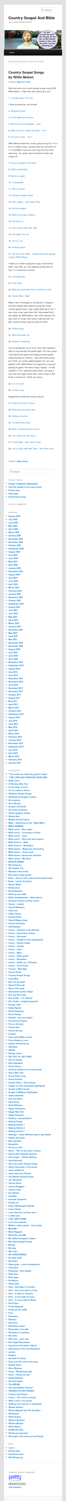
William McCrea (15, 1423)
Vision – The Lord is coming (22, 1397)
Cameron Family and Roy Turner (23, 900)
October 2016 (14, 710)
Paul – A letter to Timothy (20, 1293)
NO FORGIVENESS (17, 1254)
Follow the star (15, 1030)
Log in (11, 1447)
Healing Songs (15, 1121)
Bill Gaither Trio (15, 868)
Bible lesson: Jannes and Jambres (24, 855)
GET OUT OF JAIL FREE (20, 1056)
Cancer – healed (16, 903)
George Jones (15, 1053)
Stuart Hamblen (15, 1377)
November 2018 (15, 681)
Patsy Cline (13, 1283)
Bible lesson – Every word (20, 852)
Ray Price (12, 1322)
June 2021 (13, 636)
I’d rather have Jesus (21, 422)
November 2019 (15, 662)
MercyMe (12, 1228)
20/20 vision (14, 780)
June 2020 (13, 655)
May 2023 (12, 616)
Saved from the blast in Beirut (22, 1345)
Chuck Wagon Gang (17, 920)
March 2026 (13, 532)
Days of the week (16, 988)
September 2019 (16, 665)
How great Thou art (20, 234)
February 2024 (15, 590)
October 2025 (14, 545)
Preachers (13, 1316)
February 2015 (15, 759)
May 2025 (12, 561)
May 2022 (12, 632)
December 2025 (15, 538)
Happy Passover (16, 1114)
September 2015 (16, 746)
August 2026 (14, 516)
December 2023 (15, 597)
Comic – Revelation (17, 959)
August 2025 (14, 551)
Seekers (12, 1355)
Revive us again (18, 175)
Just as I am (17, 240)
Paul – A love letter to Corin (21, 1296)
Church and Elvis (16, 923)
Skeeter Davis (14, 1364)
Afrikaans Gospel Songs (19, 793)
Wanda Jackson (15, 1407)
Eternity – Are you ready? (20, 1017)
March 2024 (13, 587)
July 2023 (12, 610)
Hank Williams (15, 1105)
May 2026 (12, 525)
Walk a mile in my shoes (20, 1400)
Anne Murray (14, 803)
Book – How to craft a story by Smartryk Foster (30, 878)
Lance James (14, 1208)
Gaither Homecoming (18, 1043)
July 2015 (12, 749)
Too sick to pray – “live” (21, 136)
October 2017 (14, 694)
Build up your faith (17, 894)
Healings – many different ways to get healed (29, 1134)
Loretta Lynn (14, 1215)
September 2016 (16, 714)
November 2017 (15, 691)
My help (12, 1248)
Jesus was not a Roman (19, 1173)
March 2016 (13, 733)
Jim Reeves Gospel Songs (20, 1176)
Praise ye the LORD (17, 1309)
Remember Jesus (16, 1325)
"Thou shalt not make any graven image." (28, 774)
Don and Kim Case (17, 994)
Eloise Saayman (16, 1011)
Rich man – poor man (18, 1338)
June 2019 (13, 675)
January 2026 (14, 535)
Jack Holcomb (15, 1160)
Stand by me (17, 221)
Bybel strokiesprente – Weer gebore (25, 897)
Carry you (13, 910)
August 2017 (14, 697)
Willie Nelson (22, 461)
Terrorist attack (15, 1381)
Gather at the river (20, 416)
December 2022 (15, 629)
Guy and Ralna (15, 1098)
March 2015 (13, 756)
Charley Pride (14, 916)
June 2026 (13, 522)
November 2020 (15, 645)
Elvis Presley (14, 1014)
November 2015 (15, 743)
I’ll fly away (17, 283)
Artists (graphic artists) (19, 813)
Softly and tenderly (19, 169)
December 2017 (15, 688)
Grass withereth (15, 1095)
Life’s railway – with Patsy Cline (26, 201)
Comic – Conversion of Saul (21, 933)
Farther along (17, 328)
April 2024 (13, 584)
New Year (12, 1251)
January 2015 (14, 762)
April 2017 (13, 704)
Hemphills (13, 1144)
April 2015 (13, 753)
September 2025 (16, 548)
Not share (12, 1260)
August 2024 (14, 574)
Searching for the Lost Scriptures (24, 1348)
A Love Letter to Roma (19, 790)
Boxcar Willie (14, 884)
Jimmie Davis (14, 1183)
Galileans (12, 1046)
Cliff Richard (14, 926)
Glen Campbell (15, 1063)
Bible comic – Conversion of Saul (24, 832)
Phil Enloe (13, 1303)
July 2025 (12, 555)
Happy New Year (16, 1111)
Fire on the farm (16, 1023)
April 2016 (13, 730)
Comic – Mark (14, 952)
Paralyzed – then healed (19, 1270)
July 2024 (12, 577)
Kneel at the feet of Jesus (23, 403)
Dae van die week (16, 981)
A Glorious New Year (18, 783)
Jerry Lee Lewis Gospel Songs (22, 1163)
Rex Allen (12, 1335)
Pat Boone (13, 1280)
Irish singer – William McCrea (22, 1157)
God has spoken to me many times (25, 486)
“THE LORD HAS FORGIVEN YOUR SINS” (28, 777)
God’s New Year (15, 1072)
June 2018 (13, 684)
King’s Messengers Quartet (21, 1205)
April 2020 (13, 658)
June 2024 (13, 580)
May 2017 (12, 701)
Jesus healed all (16, 1170)
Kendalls (12, 1196)
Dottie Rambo (14, 1007)
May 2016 (12, 727)
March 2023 (13, 623)
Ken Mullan (13, 1192)
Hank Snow (13, 1101)
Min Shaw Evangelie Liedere (21, 1238)
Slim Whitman (15, 1368)
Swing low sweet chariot (22, 195)
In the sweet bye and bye (22, 117)
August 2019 (14, 668)
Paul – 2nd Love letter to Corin (22, 1290)
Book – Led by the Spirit (19, 881)
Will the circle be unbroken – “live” (26, 123)
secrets (11, 1351)
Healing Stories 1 (16, 1124)
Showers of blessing (21, 341)
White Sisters (14, 1416)
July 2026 (12, 519)
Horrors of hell (15, 1147)
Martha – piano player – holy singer (25, 1225)
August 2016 (14, 717)
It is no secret (18, 383)
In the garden (17, 182)
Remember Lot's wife (18, 1329)
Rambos (12, 1319)
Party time (13, 1274)
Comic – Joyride (16, 946)
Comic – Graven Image (19, 942)
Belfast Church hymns (18, 819)
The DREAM (14, 1384)
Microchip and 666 (17, 1234)
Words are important (18, 1433)
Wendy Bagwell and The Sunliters (24, 1410)
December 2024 (15, 571)
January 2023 (14, 626)
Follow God (13, 490)
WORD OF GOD (15, 1429)
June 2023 (13, 613)
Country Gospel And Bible (31, 17)
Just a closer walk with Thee (24, 227)
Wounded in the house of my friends (25, 1436)
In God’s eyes (17, 390)
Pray (10, 1312)
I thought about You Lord (22, 98)
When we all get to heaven (23, 214)
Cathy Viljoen (14, 913)
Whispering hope (18, 110)
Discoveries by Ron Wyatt (20, 991)
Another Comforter (17, 806)
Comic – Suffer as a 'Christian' (22, 962)
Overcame (13, 1267)
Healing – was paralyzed (19, 1118)
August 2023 (14, 606)
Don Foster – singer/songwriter (23, 1001)
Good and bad (15, 1079)
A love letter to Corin (18, 787)
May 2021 (12, 639)
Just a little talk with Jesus (24, 435)
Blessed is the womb (18, 871)
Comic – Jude (14, 949)
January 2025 (14, 568)
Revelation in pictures (18, 1332)
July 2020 (12, 652)
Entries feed (14, 1450)
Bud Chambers (15, 890)
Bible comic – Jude (17, 835)
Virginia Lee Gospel (17, 1394)
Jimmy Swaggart (16, 1186)
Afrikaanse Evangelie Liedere (22, 796)
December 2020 (15, 642)
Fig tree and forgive (17, 1020)
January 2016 (14, 740)
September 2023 (16, 603)
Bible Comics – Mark (18, 842)
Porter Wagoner (15, 1306)
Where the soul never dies (23, 409)
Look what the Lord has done (22, 1212)
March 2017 (13, 707)
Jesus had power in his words (22, 1166)
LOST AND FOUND (17, 1218)
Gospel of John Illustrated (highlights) (26, 1085)
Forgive (12, 1033)
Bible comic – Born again (20, 829)
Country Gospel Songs (19, 975)
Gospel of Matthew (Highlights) (23, 483)
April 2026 (13, 529)
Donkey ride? (14, 1004)
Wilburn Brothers (16, 1420)
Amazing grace (18, 247)
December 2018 (15, 678)
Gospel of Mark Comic (19, 1088)
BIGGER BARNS (16, 861)
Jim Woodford (15, 1179)
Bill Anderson (14, 864)
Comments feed (15, 1454)
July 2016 (12, 720)
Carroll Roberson (16, 907)
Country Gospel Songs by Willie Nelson (26, 74)
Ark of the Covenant (17, 809)
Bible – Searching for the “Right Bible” (26, 822)
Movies (11, 1244)
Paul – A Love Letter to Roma (22, 1299)
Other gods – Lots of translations (24, 1264)
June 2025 (13, 558)
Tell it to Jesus (18, 188)
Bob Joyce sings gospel (19, 874)
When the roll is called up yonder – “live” (28, 130)
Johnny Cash (14, 1189)
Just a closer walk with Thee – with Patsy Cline (33, 448)
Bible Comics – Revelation (20, 845)
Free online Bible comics (20, 1037)
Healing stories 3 (16, 1131)
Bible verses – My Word (19, 858)
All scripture (14, 800)
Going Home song (17, 496)
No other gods (15, 1257)
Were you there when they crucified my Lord (31, 289)
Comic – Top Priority (18, 965)
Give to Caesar (15, 1059)
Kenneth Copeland (17, 1199)
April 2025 (13, 564)
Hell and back (14, 1140)
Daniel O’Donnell (16, 985)
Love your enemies (17, 1222)
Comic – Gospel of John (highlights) (25, 939)
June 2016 (13, 723)
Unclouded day (18, 276)
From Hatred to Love (18, 1040)
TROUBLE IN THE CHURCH (21, 1390)
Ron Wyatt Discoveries (19, 1342)
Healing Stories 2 (16, 1127)
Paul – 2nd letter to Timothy (21, 1286)
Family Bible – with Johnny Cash (26, 442)
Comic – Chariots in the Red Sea (23, 929)
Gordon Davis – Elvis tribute (21, 1082)
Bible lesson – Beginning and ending (26, 848)
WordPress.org (15, 1457)
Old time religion (19, 208)
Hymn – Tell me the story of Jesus (24, 1150)
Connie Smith (14, 972)
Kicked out (13, 1202)
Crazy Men (13, 978)
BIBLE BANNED (15, 826)
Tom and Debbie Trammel (20, 1387)
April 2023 (13, 620)
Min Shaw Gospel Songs (20, 1241)
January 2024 (14, 594)
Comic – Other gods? (18, 955)
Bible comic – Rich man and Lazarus (25, 838)
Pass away (13, 493)
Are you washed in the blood (23, 162)
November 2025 (15, 542)
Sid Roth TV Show (17, 1358)
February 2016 (15, 736)
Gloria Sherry (14, 1066)
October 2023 (14, 600)
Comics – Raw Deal (17, 968)
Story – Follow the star (19, 1374)
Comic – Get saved (17, 936)
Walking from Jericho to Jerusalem (25, 1403)
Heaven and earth (16, 1137)
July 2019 (12, 671)
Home (11, 52)
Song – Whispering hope (20, 1371)
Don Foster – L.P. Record (20, 998)
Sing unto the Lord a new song (23, 1361)
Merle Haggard (15, 1231)
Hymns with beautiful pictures (22, 1153)
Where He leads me (20, 334)
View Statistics (14, 1487)
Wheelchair (13, 1413)
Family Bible (17, 295)
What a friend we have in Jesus (26, 428)
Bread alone (14, 887)
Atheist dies (14, 816)
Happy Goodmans (16, 1108)
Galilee (11, 1049)
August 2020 (14, 649)
